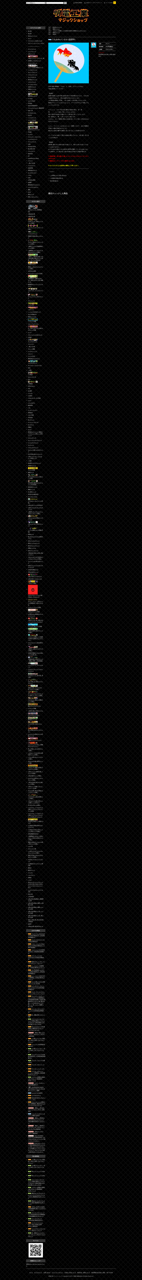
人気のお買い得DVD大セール (35, 926)
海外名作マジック (32, 487)
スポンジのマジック (33, 447)
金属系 (29, 182)
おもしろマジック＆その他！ (35, 273)
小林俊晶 (30, 383)
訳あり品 (30, 894)
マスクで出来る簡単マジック (35, 67)
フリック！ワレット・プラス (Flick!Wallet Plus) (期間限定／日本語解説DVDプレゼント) (36, 1214)
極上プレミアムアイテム (34, 706)
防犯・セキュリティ (33, 197)
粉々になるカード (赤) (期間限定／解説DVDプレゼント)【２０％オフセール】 (36, 1028)
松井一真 (30, 110)
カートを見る (110, 2)
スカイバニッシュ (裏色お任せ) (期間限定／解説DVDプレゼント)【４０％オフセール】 (36, 1103)
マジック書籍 (31, 349)
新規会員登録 (78, 2)
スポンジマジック (32, 74)
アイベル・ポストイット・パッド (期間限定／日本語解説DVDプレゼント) (36, 1072)
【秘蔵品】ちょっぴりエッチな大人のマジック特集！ (35, 251)
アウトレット (31, 301)
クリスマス (31, 305)
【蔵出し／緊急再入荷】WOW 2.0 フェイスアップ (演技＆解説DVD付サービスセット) (36, 1120)
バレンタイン (31, 875)
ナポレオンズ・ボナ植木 (34, 398)
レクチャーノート (32, 351)
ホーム (31, 1272)
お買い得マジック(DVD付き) (35, 505)
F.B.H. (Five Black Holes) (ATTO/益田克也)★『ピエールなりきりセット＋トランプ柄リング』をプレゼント (36, 1138)
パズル (29, 175)
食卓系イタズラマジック (34, 463)
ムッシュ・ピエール (33, 422)
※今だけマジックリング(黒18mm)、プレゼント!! (35, 596)
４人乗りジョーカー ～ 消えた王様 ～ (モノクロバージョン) (36, 1050)
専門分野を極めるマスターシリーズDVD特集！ (35, 483)
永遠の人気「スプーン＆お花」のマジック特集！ (35, 688)
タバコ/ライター (32, 173)
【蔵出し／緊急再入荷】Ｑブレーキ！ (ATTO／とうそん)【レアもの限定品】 (36, 1127)
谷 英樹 (30, 391)
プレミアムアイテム (33, 324)
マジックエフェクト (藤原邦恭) (36, 108)
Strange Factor (32, 146)
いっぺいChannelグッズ (34, 312)
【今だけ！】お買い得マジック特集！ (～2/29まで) (35, 801)
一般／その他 (31, 163)
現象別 (29, 427)
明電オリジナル (32, 89)
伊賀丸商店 (31, 124)
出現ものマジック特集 (34, 611)
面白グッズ (31, 194)
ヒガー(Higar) (31, 101)
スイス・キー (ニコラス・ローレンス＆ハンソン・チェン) (36, 992)
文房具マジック (32, 87)
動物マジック (56, 29)
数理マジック (56, 32)
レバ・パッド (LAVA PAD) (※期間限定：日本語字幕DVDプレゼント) (36, 977)
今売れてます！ (32, 264)
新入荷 (29, 31)
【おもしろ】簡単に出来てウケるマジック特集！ (35, 768)
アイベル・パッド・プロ (38, 1069)
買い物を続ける (54, 181)
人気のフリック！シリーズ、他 (36, 58)
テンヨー (30, 134)
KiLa (29, 379)
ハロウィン (31, 309)
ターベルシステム (32, 496)
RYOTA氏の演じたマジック (35, 454)
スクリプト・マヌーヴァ (34, 137)
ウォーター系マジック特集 (35, 626)
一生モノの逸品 (32, 583)
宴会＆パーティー (32, 36)
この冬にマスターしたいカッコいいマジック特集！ (35, 852)
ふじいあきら (31, 403)
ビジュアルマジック (33, 442)
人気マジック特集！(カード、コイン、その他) (35, 787)
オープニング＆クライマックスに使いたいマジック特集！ (35, 694)
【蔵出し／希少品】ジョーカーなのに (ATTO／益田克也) (36, 1109)
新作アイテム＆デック (34, 543)
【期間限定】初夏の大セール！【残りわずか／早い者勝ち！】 (35, 280)
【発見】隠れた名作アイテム (35, 711)
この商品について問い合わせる (58, 175)
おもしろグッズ (32, 438)
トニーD (30, 393)
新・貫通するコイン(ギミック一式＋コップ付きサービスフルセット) (36, 1234)
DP (29, 156)
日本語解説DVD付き (33, 834)
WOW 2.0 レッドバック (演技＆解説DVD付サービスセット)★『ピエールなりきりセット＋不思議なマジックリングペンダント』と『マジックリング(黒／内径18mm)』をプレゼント (36, 1147)
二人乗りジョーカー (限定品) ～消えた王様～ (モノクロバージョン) (36, 1040)
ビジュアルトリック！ (34, 715)
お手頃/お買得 (31, 180)
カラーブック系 (32, 848)
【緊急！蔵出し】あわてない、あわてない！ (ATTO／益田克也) (36, 1034)
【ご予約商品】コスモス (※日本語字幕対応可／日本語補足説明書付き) (36, 971)
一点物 (29, 461)
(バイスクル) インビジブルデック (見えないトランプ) (36, 1229)
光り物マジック (32, 492)
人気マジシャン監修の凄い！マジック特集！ (35, 772)
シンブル (30, 872)
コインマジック (32, 51)
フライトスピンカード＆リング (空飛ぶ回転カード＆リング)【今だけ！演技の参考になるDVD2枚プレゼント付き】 (36, 1021)
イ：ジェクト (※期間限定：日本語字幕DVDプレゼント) (36, 966)
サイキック (31, 445)
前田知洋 (30, 412)
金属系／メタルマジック (34, 60)
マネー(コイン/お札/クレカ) (35, 41)
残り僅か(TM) (31, 149)
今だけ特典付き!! (32, 314)
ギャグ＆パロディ (32, 84)
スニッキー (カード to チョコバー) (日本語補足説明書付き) (36, 1010)
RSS (107, 1272)
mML (29, 144)
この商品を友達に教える (56, 178)
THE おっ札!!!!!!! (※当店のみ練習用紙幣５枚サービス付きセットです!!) (36, 1208)
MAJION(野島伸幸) (32, 105)
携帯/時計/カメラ (32, 170)
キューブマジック (32, 72)
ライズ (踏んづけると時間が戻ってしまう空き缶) (36, 982)
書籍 (29, 189)
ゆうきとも (31, 424)
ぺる (29, 408)
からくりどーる (32, 377)
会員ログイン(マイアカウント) (94, 2)
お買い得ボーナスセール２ (35, 576)
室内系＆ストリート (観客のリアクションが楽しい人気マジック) (35, 433)
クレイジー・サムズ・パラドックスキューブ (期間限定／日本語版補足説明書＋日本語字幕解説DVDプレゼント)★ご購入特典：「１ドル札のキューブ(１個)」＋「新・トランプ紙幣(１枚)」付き (36, 1001)
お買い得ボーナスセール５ (35, 579)
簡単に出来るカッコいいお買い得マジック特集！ (35, 843)
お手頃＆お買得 (32, 271)
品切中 (54, 34)
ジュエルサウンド (32, 139)
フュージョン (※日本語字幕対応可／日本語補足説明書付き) (36, 951)
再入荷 (29, 33)
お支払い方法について (70, 1272)
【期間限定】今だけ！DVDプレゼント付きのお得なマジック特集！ (35, 837)
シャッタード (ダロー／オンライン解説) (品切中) (36, 1114)
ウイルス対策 (31, 470)
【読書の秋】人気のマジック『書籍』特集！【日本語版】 (35, 660)
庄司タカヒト (31, 386)
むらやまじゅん (32, 113)
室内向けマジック (57, 27)
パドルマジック (32, 82)
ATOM (111, 1272)
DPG (29, 368)
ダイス (29, 429)
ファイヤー (31, 344)
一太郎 (29, 370)
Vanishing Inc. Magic (33, 158)
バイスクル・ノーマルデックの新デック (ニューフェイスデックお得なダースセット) (35, 815)
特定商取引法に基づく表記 (98, 1272)
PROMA (30, 103)
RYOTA (30, 115)
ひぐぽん (30, 98)
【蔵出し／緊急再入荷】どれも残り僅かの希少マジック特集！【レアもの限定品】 (35, 258)
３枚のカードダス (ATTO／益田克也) (35, 1132)
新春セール (31, 534)
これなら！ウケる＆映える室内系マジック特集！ (35, 754)
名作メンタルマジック (34, 541)
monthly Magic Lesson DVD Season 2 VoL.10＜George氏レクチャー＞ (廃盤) (36, 1088)
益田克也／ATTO (32, 96)
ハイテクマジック (32, 233)
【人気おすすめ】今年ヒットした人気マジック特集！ (35, 830)
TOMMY (30, 395)
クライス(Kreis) (32, 120)
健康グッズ (31, 472)
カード (29, 38)
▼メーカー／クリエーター (35, 365)
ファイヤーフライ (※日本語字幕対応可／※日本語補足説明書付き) (36, 1056)
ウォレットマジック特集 (34, 607)
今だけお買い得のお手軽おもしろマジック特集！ (35, 791)
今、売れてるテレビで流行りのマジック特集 (35, 329)
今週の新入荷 (31, 214)
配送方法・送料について (83, 1272)
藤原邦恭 (30, 405)
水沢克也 (30, 417)
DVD (29, 177)
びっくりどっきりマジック (35, 440)
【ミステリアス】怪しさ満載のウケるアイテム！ (35, 745)
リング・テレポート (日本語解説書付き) (36, 1084)
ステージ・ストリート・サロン (36, 43)
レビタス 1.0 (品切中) (37, 1093)
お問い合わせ (46, 1272)
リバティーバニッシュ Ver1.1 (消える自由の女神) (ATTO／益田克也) (35, 1224)
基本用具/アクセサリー (34, 185)
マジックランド (32, 141)
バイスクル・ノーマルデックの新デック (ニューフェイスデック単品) (35, 809)
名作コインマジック (33, 550)
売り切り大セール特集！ (34, 805)
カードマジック (32, 49)
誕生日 (29, 868)
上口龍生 (30, 374)
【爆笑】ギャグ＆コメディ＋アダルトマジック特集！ (35, 512)
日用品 (29, 337)
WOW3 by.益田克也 (33, 494)
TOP (49, 27)
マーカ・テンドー (32, 410)
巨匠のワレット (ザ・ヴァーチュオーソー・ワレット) (36, 962)
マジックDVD (31, 91)
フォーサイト (31, 151)
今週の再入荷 (31, 216)
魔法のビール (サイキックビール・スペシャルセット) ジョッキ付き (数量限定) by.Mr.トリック (36, 1195)
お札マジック (31, 54)
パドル (29, 880)
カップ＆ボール (32, 77)
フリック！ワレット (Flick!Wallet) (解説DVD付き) (35, 1219)
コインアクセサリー (33, 187)
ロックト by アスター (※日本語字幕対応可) (36, 940)
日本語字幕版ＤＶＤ (33, 569)
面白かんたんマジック (34, 129)
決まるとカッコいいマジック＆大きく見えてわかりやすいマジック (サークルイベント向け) (35, 884)
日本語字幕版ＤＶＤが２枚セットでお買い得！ (35, 654)
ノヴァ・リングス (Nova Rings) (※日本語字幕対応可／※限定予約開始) (36, 945)
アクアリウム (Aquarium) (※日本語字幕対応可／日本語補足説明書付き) (36, 935)
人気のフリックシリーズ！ (35, 740)
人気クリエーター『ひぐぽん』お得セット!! (35, 457)
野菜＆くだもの (32, 317)
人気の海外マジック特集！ (35, 776)
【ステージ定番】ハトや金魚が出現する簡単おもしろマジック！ (69, 30)
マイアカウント (38, 1272)
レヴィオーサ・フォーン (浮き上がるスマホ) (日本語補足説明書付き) (36, 987)
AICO (29, 192)
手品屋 (29, 132)
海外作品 (30, 153)
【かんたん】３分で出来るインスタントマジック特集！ (35, 558)
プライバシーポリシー (57, 1272)
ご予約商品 (31, 896)
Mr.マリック (31, 420)
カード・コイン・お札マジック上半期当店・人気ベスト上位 (35, 603)
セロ (29, 388)
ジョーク (30, 160)
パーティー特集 (32, 321)
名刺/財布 (30, 168)
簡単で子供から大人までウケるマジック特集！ (35, 856)
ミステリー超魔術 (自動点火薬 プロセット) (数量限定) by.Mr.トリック (36, 1078)
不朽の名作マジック (33, 572)
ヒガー (29, 400)
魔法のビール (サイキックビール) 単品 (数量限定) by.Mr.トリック (36, 1202)
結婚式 (29, 877)
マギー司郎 (31, 415)
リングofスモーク (36, 1095)
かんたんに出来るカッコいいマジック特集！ (35, 779)
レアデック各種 (32, 708)
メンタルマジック (32, 70)
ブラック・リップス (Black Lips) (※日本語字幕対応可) (36, 957)
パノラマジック (32, 117)
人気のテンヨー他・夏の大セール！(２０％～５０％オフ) (35, 621)
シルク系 (30, 846)
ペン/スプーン (31, 165)
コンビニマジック (32, 63)
